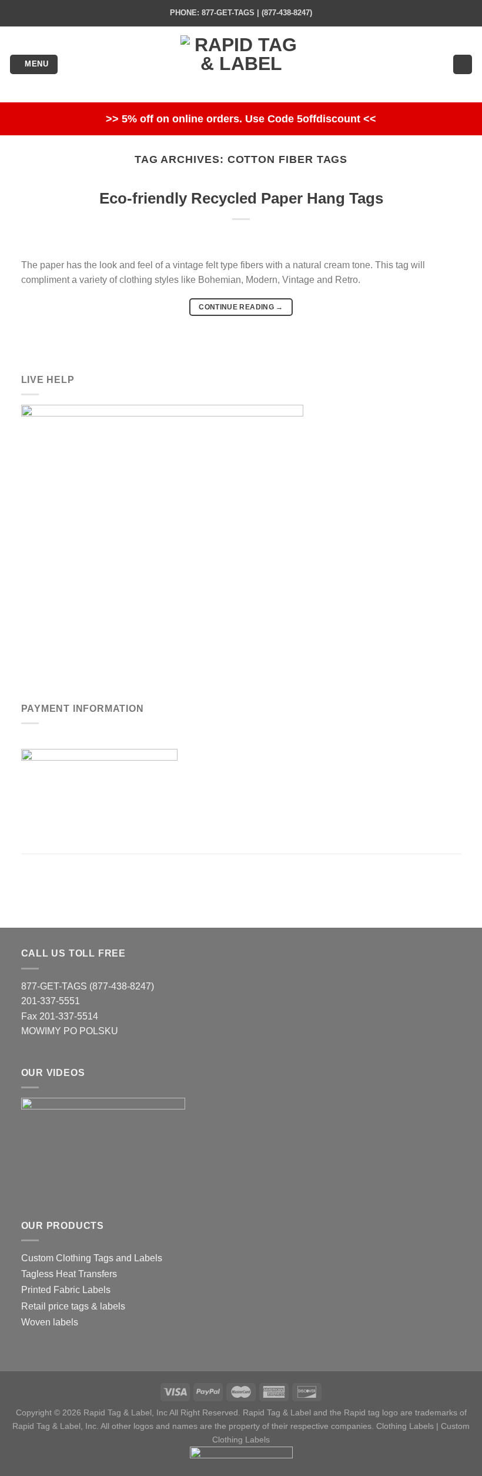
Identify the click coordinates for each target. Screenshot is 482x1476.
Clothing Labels (405, 1426)
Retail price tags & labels (73, 1306)
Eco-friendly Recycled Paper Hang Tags (241, 198)
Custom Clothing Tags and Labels (91, 1258)
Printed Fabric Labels (66, 1290)
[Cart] (462, 64)
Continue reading (241, 307)
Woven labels (49, 1322)
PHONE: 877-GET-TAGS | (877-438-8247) (241, 12)
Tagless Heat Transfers (69, 1274)
